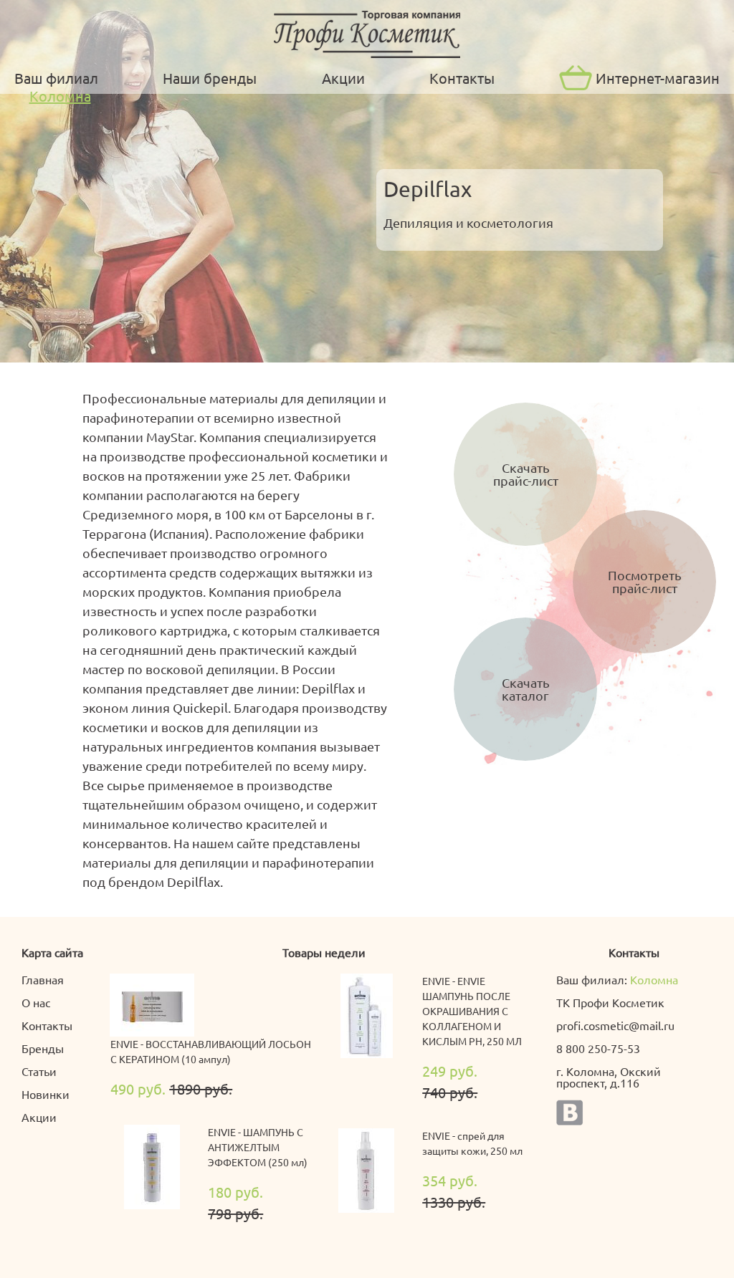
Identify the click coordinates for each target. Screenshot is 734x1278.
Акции (343, 78)
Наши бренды (210, 78)
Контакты (462, 78)
